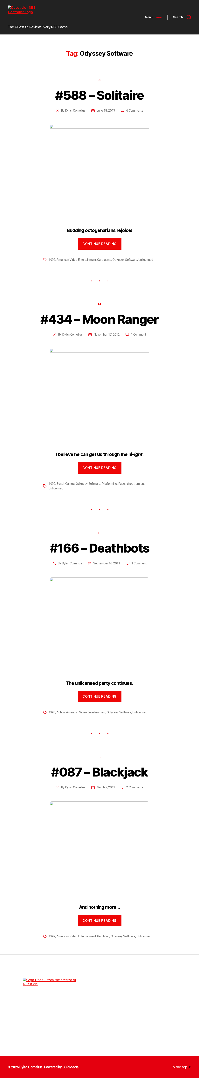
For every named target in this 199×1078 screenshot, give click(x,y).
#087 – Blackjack (99, 771)
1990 (52, 484)
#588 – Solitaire (99, 95)
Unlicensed (146, 260)
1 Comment (138, 334)
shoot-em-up (135, 484)
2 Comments (134, 787)
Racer (122, 484)
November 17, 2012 (107, 334)
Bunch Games (65, 484)
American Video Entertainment (76, 260)
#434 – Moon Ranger (99, 319)
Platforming (109, 484)
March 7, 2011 (106, 787)
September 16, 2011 (106, 563)
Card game (104, 260)
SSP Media (71, 1067)
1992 (52, 260)
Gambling (103, 936)
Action (61, 712)
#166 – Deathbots (99, 547)
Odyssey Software (125, 260)
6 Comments (134, 110)
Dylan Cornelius (75, 110)
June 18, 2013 (106, 110)
